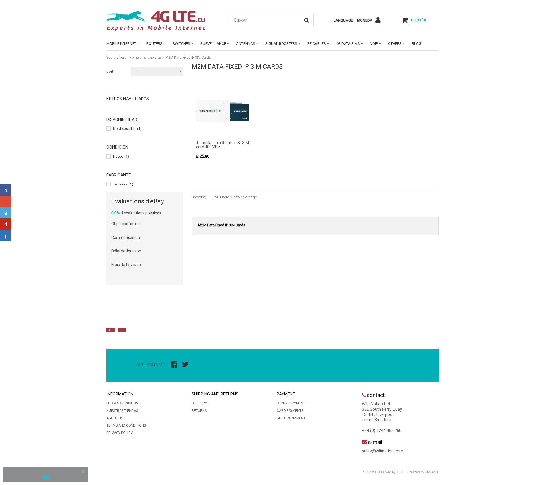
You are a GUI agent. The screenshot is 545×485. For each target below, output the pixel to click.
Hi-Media (432, 472)
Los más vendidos (122, 403)
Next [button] (122, 330)
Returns (199, 411)
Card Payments (290, 411)
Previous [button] (110, 330)
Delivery (199, 403)
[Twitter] (5, 212)
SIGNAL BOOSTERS (281, 43)
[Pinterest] (5, 224)
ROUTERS (154, 43)
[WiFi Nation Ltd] (158, 21)
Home (134, 58)
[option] (169, 317)
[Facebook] (5, 190)
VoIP (374, 43)
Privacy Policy (119, 433)
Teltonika (123, 184)
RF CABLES (316, 43)
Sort (109, 71)
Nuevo (121, 156)
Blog (416, 43)
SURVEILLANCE (213, 43)
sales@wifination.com (382, 451)
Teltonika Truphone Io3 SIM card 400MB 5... (222, 144)
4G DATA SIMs (348, 43)
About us (114, 418)
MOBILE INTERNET (121, 43)
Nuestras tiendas (122, 411)
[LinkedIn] (5, 235)
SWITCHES (181, 43)
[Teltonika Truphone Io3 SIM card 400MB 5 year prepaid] (222, 111)
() (418, 20)
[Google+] (5, 201)
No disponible (127, 128)
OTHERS (395, 43)
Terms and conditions (126, 425)
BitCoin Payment (291, 418)
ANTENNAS (245, 43)
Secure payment (291, 403)
